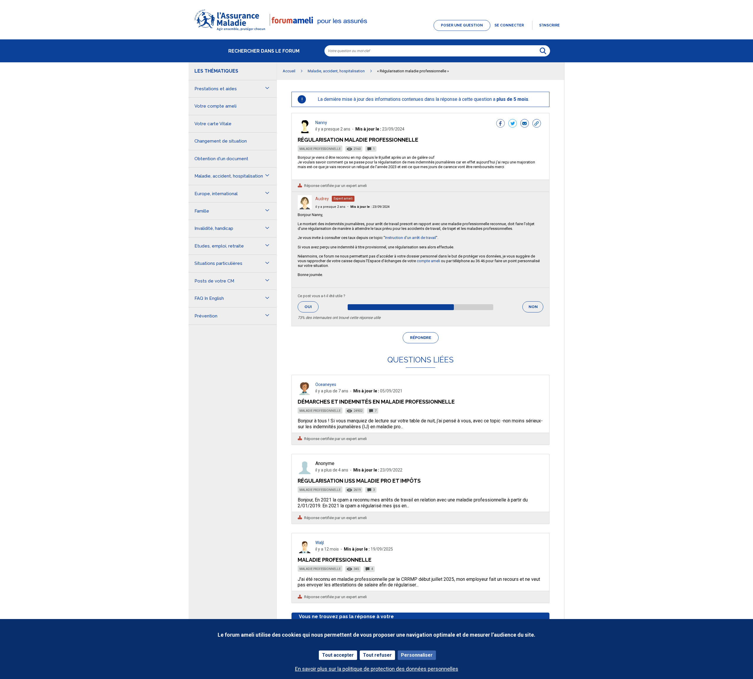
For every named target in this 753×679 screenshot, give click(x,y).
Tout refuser (377, 655)
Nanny (321, 122)
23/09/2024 (369, 207)
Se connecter (509, 25)
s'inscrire (549, 25)
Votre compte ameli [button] (215, 106)
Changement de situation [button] (220, 141)
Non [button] (536, 308)
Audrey (322, 198)
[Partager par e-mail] (524, 124)
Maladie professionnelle (320, 148)
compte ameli (428, 261)
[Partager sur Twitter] (512, 124)
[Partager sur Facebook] (500, 124)
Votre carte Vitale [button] (212, 123)
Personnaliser (417, 655)
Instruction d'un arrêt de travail (410, 237)
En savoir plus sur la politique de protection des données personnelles (376, 669)
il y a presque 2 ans (330, 207)
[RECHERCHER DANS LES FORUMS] (543, 50)
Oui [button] (311, 307)
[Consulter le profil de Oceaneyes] (305, 393)
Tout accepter (338, 655)
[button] (376, 31)
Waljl (319, 542)
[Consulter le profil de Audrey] (305, 207)
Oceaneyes (325, 384)
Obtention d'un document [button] (221, 158)
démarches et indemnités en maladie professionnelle (376, 402)
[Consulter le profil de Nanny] (305, 131)
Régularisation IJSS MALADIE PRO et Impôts (359, 481)
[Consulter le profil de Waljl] (305, 551)
